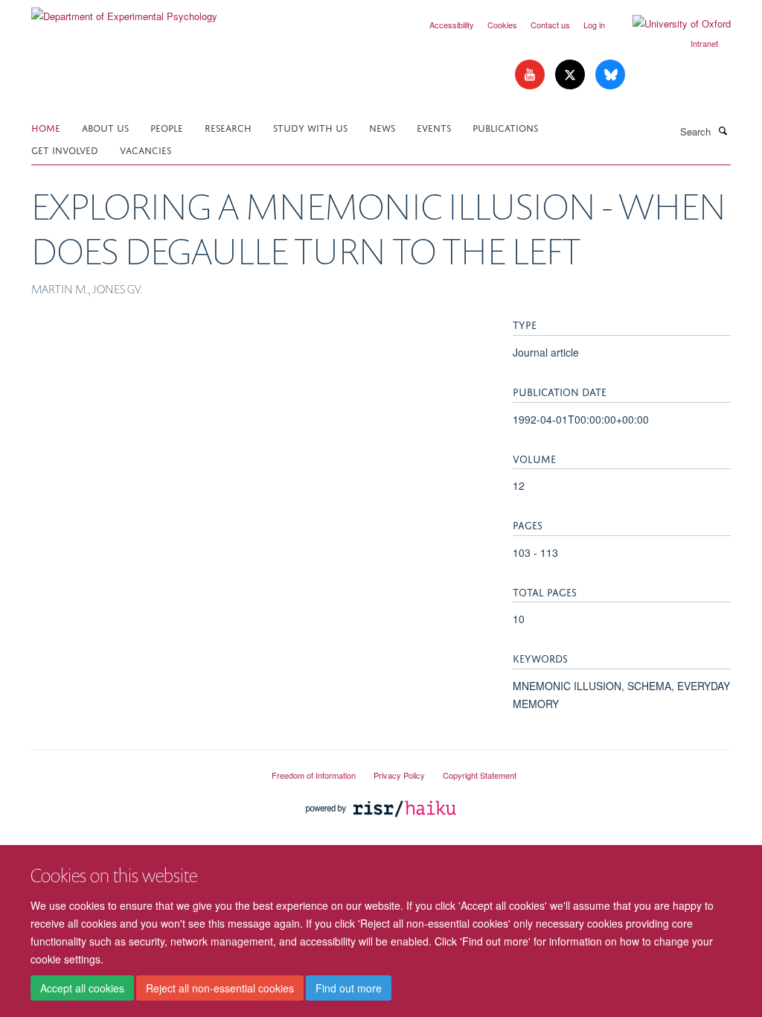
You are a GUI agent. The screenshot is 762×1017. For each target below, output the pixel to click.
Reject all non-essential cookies (220, 988)
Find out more (349, 988)
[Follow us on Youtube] (531, 75)
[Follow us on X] (571, 75)
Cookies (502, 25)
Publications (505, 127)
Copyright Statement (479, 775)
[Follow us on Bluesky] (610, 75)
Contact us (550, 25)
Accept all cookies (82, 988)
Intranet (704, 43)
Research (228, 127)
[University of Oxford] (670, 24)
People (166, 127)
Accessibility (451, 25)
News (382, 127)
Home (45, 127)
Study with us (310, 127)
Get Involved (64, 149)
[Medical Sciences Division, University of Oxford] (140, 769)
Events (434, 127)
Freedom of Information (314, 775)
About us (105, 127)
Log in (594, 25)
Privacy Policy (399, 775)
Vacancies (145, 149)
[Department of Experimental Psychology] (124, 11)
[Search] (722, 130)
